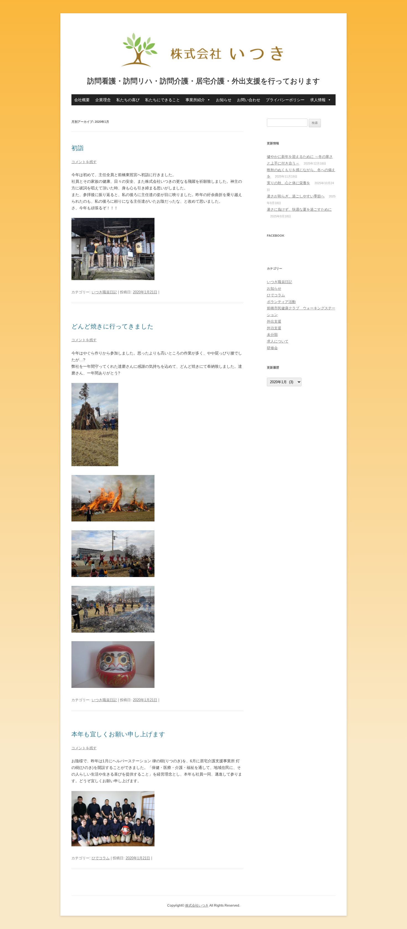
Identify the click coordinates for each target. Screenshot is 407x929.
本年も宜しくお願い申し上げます (118, 734)
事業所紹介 (195, 100)
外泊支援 (274, 328)
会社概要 (82, 100)
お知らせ (223, 100)
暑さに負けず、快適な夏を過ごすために (299, 209)
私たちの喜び (128, 100)
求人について (277, 341)
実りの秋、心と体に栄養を (288, 183)
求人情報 (318, 100)
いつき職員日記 (104, 292)
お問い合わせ (248, 100)
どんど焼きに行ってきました (112, 326)
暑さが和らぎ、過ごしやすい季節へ (295, 196)
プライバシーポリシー (285, 100)
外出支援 (274, 321)
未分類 (272, 335)
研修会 (272, 348)
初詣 (77, 148)
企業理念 (103, 100)
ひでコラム (101, 858)
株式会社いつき (196, 905)
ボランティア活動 (281, 302)
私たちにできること (162, 100)
